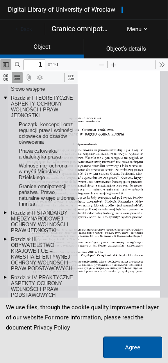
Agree (132, 347)
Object (42, 46)
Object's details (126, 48)
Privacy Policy (52, 327)
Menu (134, 29)
